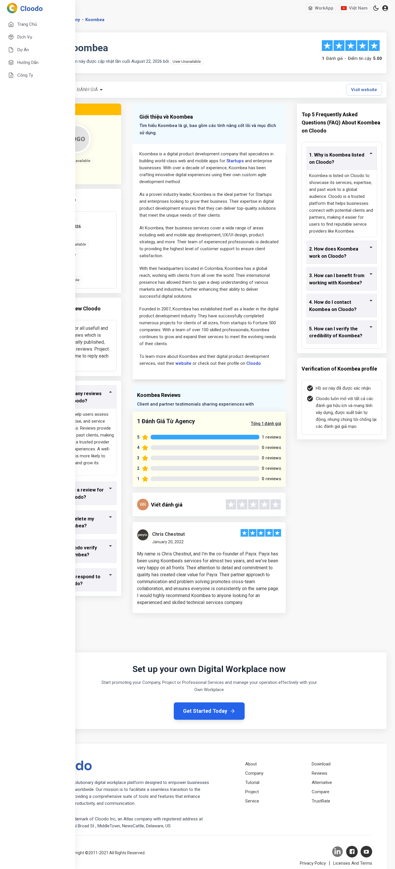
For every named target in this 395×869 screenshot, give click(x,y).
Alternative (322, 782)
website (183, 363)
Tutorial (252, 782)
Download (321, 764)
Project (252, 791)
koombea (94, 19)
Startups (235, 160)
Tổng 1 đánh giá (266, 423)
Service (252, 801)
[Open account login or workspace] (385, 8)
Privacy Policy (313, 863)
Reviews (319, 773)
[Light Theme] (375, 8)
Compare (320, 791)
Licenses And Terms (352, 863)
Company (254, 773)
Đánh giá (87, 89)
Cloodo (253, 363)
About (251, 764)
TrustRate (321, 801)
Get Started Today (205, 711)
